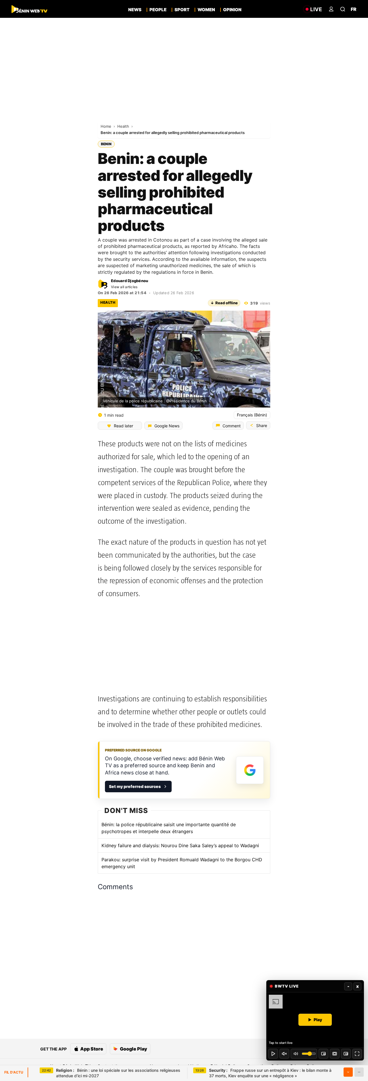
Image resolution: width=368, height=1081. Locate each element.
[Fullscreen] (357, 1054)
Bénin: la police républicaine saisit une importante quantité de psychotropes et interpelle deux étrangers (168, 828)
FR (353, 9)
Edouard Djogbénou (129, 281)
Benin (106, 144)
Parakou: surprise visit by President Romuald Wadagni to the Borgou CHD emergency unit (181, 863)
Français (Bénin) (252, 414)
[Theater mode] (335, 1054)
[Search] (342, 9)
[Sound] (284, 1054)
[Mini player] (323, 1054)
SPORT (182, 9)
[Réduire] (359, 1072)
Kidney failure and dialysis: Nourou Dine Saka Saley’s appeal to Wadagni (180, 845)
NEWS (134, 9)
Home (106, 126)
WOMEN (206, 9)
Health (123, 126)
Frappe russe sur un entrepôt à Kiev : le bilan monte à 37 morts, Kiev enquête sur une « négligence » (270, 1073)
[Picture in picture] (346, 1054)
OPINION (232, 9)
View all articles (124, 287)
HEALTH (107, 302)
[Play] (273, 1054)
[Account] (331, 9)
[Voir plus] (348, 1072)
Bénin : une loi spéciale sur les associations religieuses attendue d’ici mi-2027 (118, 1073)
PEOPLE (158, 9)
